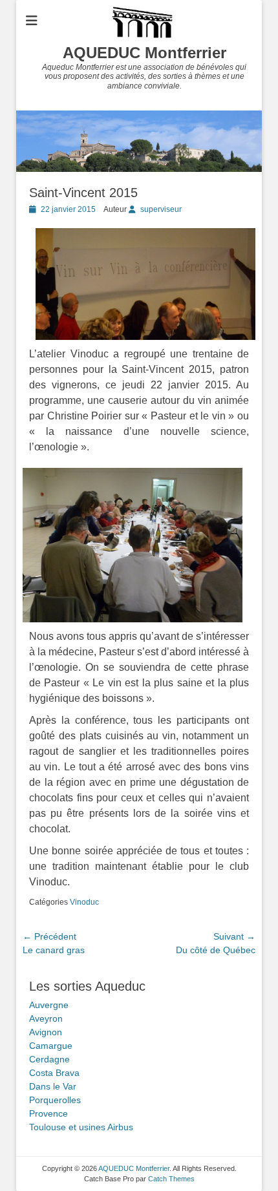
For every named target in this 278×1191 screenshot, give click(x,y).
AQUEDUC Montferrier (144, 52)
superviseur (161, 209)
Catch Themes (171, 1179)
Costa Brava (54, 1073)
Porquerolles (55, 1100)
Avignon (45, 1032)
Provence (48, 1113)
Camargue (50, 1045)
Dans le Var (52, 1086)
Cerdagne (49, 1059)
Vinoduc (84, 902)
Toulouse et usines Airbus (81, 1127)
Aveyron (46, 1018)
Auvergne (49, 1005)
